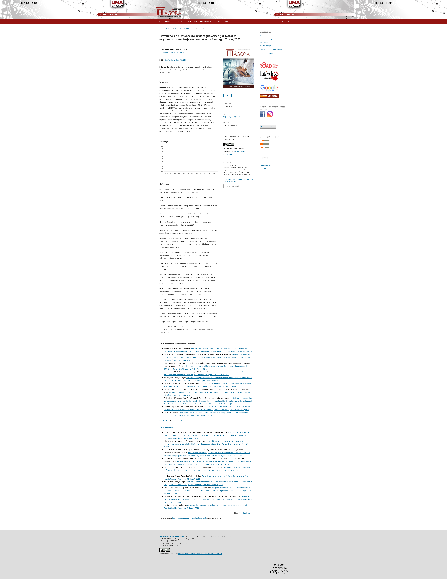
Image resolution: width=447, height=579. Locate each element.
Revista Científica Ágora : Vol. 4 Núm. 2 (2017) (194, 415)
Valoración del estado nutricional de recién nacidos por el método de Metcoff (217, 505)
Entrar (289, 2)
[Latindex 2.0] (269, 81)
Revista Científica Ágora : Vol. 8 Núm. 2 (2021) (211, 464)
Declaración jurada (267, 46)
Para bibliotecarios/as (267, 169)
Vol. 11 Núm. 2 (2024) (182, 29)
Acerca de (179, 21)
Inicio (161, 29)
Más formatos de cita (232, 186)
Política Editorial (222, 21)
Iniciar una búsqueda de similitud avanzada (189, 518)
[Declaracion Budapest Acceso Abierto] (269, 97)
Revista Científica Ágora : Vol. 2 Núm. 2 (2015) (205, 380)
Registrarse (280, 2)
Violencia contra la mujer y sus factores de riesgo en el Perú (225, 476)
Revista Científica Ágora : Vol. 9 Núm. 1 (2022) (211, 375)
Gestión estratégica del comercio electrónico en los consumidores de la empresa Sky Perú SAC (206, 392)
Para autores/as (266, 39)
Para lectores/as (266, 36)
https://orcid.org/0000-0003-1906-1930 (172, 52)
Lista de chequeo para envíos (271, 49)
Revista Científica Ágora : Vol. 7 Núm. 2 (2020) (231, 410)
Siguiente (246, 513)
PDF (228, 95)
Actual (158, 21)
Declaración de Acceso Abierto (200, 21)
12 (177, 420)
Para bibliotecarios (267, 53)
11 (175, 420)
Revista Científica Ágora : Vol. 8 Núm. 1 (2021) (190, 369)
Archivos (168, 21)
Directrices (264, 42)
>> (183, 420)
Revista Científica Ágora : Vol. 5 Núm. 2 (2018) (234, 351)
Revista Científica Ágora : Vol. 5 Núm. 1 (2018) (217, 404)
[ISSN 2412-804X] (269, 67)
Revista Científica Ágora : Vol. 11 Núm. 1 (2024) (182, 479)
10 (172, 420)
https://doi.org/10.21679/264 (175, 60)
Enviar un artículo (268, 127)
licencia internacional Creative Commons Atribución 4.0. (200, 554)
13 (179, 420)
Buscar (286, 21)
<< (160, 420)
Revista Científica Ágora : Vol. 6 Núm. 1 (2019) (181, 508)
